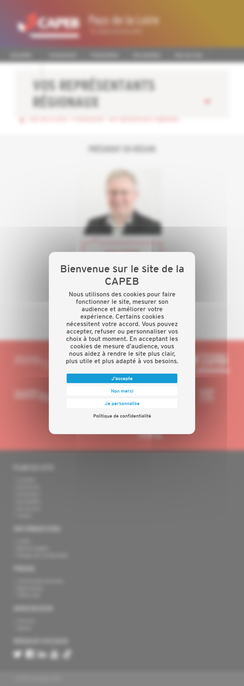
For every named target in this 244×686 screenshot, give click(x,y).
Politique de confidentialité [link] (122, 415)
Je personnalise (122, 403)
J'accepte (122, 378)
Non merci (122, 390)
